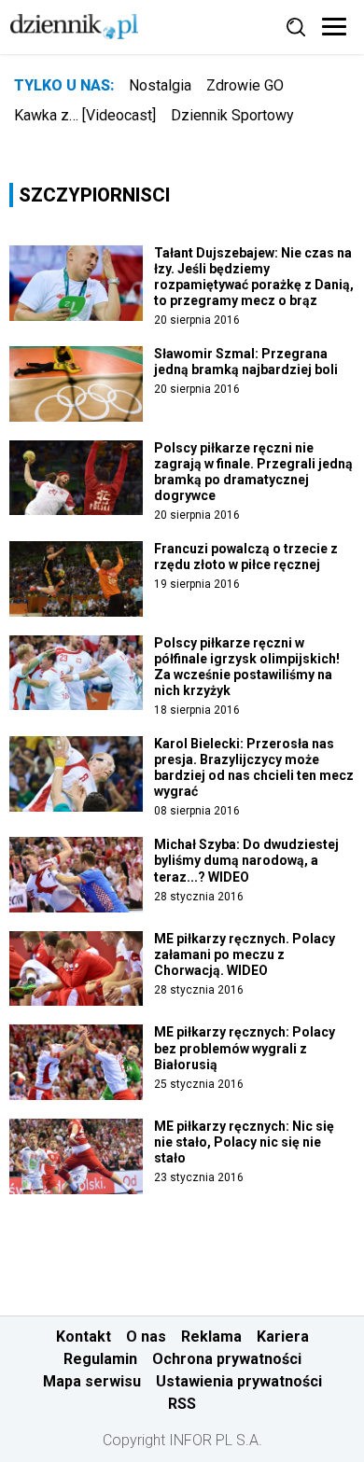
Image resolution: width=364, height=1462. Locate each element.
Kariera (283, 1336)
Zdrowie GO (245, 85)
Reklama (211, 1336)
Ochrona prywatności (226, 1359)
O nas (146, 1336)
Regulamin (100, 1359)
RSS (182, 1404)
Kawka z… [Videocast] (85, 115)
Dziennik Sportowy (232, 115)
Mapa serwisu (92, 1381)
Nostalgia (160, 85)
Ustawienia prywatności (239, 1381)
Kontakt (83, 1336)
